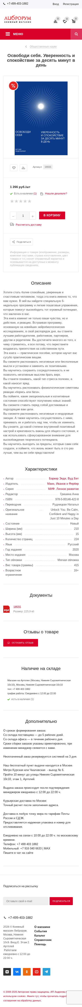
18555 (17, 607)
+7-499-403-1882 (17, 3)
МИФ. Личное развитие (63, 488)
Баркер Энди (57, 478)
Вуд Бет (73, 478)
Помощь (40, 944)
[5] (30, 201)
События (40, 931)
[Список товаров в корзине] (76, 22)
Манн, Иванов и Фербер (63, 483)
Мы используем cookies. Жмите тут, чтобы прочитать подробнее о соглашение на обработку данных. (40, 996)
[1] (12, 201)
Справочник (43, 940)
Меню (18, 34)
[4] (25, 201)
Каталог (39, 935)
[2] (16, 201)
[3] (21, 201)
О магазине (42, 927)
